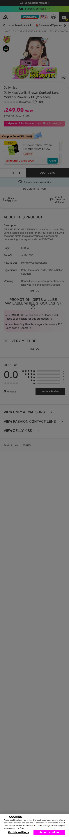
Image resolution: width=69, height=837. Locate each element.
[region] (34, 825)
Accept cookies (49, 832)
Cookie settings (18, 832)
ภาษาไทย (20, 828)
